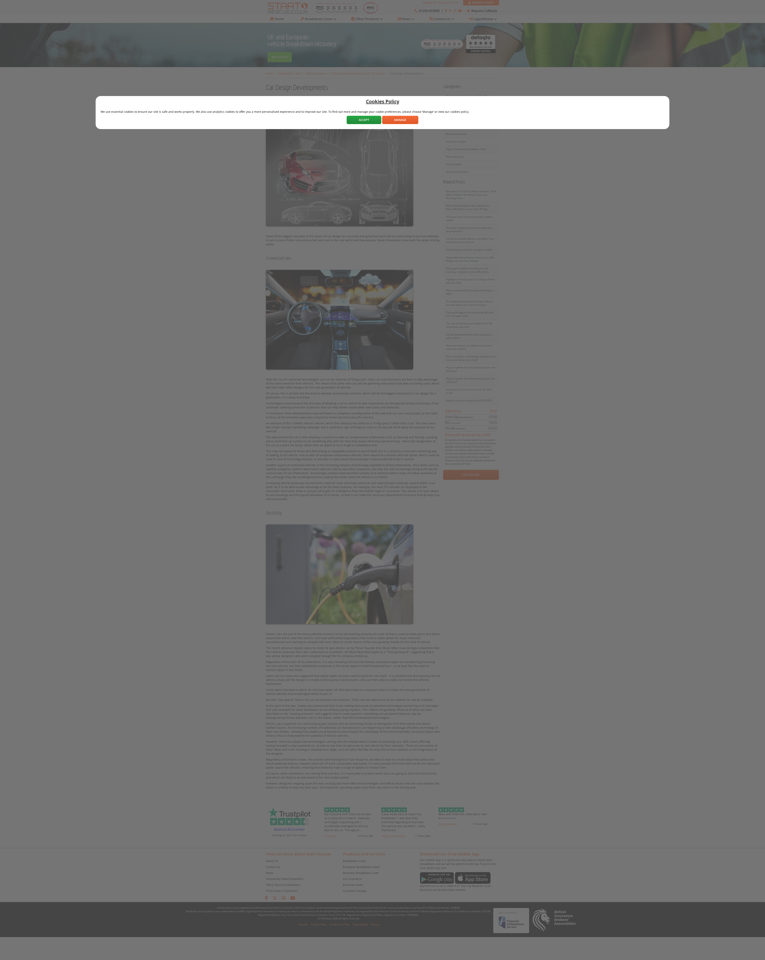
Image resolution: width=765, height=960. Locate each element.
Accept (364, 120)
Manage (400, 120)
